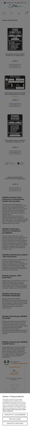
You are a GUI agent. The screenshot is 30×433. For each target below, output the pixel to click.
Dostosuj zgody (15, 419)
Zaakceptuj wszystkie (15, 423)
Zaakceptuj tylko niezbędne (15, 414)
